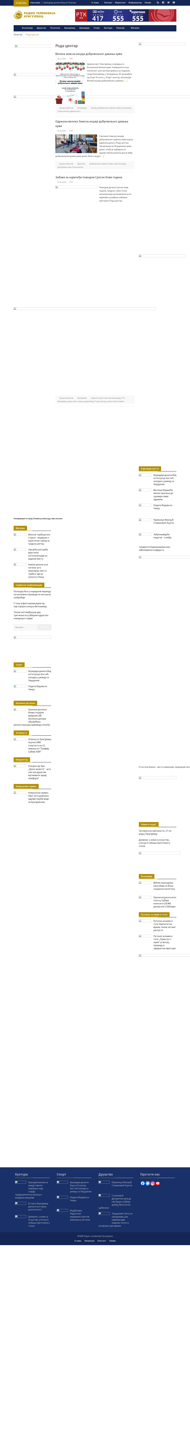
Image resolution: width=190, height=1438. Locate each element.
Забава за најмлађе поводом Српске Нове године (88, 177)
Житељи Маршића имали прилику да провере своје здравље (163, 495)
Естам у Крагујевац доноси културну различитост (38, 1206)
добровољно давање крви (109, 108)
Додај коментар (66, 108)
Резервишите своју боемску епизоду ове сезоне (38, 518)
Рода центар (63, 111)
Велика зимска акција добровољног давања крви (88, 54)
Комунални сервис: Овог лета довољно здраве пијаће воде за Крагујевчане (38, 797)
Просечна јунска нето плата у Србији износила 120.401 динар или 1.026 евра (164, 902)
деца (70, 401)
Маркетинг (120, 2)
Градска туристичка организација (105, 398)
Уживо (148, 2)
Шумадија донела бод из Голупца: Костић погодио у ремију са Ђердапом (164, 480)
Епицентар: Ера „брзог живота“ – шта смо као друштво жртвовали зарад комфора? (39, 772)
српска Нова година (115, 401)
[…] (125, 80)
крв (69, 167)
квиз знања (78, 401)
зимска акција (120, 163)
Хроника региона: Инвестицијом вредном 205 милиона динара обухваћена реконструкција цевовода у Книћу (32, 717)
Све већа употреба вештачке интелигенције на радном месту (38, 554)
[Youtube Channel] (158, 1183)
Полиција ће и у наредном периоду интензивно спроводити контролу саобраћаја (32, 594)
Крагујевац (69, 28)
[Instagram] (152, 1183)
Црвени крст (75, 111)
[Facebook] (142, 1183)
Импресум (89, 1240)
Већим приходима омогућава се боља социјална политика (164, 885)
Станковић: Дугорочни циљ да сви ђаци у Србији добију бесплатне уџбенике (114, 1201)
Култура (108, 28)
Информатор (135, 2)
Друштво (41, 28)
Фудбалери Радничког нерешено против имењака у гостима (80, 1215)
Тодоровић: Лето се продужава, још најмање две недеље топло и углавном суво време (115, 1219)
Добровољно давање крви (101, 163)
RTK (71, 58)
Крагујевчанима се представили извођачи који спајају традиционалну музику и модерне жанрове (31, 1190)
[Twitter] (147, 1183)
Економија (27, 28)
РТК (71, 131)
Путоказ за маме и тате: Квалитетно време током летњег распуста (164, 925)
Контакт (108, 2)
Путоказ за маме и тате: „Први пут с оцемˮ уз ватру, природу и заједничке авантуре (164, 942)
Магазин (135, 28)
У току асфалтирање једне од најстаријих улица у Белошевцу (30, 605)
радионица (89, 401)
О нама (95, 2)
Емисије (120, 28)
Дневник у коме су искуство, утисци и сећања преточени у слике (154, 842)
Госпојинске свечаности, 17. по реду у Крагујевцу (155, 832)
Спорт (97, 28)
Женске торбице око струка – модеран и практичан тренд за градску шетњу (39, 539)
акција (93, 108)
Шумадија (84, 28)
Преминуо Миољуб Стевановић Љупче (163, 521)
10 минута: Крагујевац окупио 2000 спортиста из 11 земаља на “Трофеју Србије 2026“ (39, 745)
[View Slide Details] (157, 786)
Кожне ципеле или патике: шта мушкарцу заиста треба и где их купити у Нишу (38, 570)
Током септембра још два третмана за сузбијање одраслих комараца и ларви (31, 615)
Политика (55, 28)
